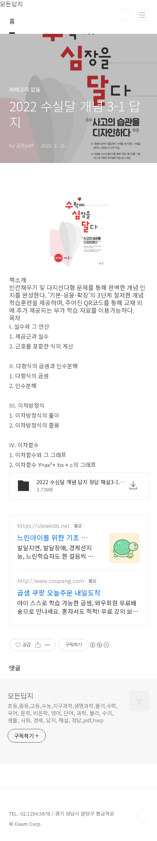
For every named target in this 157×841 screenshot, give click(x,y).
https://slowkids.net (43, 526)
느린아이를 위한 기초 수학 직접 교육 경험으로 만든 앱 (55, 537)
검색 (125, 15)
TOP (142, 817)
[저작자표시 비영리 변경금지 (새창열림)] (99, 645)
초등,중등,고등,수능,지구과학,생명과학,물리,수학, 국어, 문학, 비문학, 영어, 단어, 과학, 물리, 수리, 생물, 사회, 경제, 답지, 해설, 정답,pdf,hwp (63, 713)
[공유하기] (38, 645)
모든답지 (21, 695)
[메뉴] (142, 15)
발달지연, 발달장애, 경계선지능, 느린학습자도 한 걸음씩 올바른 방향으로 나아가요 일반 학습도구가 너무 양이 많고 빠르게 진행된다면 (55, 551)
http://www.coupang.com (50, 581)
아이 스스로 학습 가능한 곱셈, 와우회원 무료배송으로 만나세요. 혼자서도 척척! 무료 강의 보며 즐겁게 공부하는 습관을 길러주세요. (77, 606)
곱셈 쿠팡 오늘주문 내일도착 (59, 592)
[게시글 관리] (47, 645)
